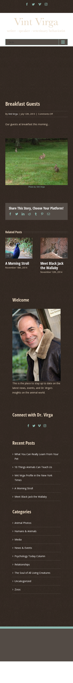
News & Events (23, 547)
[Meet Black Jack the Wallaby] (54, 248)
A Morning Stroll (17, 263)
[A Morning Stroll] (19, 248)
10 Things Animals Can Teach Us (33, 467)
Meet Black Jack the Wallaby (51, 265)
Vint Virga (13, 113)
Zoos (18, 589)
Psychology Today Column (30, 556)
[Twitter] (33, 425)
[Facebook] (28, 425)
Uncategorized (23, 581)
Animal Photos (23, 523)
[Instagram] (44, 425)
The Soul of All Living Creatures (32, 572)
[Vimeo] (39, 425)
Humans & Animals (25, 531)
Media (18, 539)
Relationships (22, 564)
